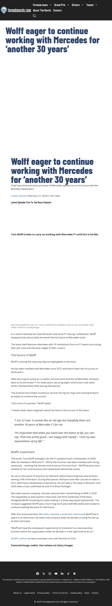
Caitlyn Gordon (19, 195)
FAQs (86, 592)
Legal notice (29, 592)
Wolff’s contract (19, 538)
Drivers (76, 5)
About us (17, 592)
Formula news (40, 5)
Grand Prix (59, 5)
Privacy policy (43, 592)
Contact (57, 10)
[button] (34, 15)
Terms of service (60, 592)
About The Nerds (42, 10)
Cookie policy (76, 592)
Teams (89, 5)
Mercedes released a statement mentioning (62, 514)
